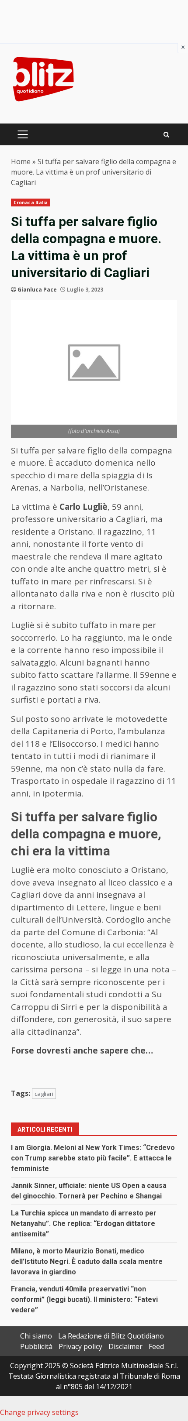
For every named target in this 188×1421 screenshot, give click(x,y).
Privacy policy (80, 1346)
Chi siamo (36, 1336)
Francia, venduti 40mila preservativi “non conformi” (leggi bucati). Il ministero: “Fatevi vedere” (84, 1299)
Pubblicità (36, 1346)
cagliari (44, 1094)
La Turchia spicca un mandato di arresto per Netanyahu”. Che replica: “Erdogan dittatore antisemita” (84, 1223)
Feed (156, 1346)
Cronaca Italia (31, 202)
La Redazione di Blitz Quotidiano (111, 1336)
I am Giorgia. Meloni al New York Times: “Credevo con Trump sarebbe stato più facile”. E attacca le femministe (93, 1158)
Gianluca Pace (37, 289)
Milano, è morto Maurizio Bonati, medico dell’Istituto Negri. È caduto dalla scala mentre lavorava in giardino (87, 1261)
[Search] (166, 134)
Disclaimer (125, 1346)
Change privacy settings (39, 1412)
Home (21, 161)
